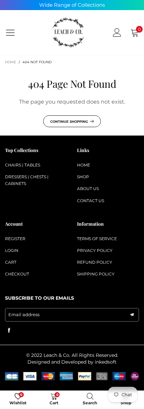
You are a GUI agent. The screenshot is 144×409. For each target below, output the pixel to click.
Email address (24, 314)
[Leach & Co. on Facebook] (9, 331)
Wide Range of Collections (72, 5)
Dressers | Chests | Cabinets (27, 180)
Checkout (17, 273)
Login (11, 250)
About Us (88, 188)
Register (15, 238)
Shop (83, 176)
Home (83, 165)
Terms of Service (97, 238)
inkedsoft (106, 362)
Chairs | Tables (22, 165)
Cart (10, 262)
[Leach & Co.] (68, 32)
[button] (132, 315)
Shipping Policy (96, 273)
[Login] (117, 32)
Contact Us (90, 200)
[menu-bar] (14, 32)
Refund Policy (94, 262)
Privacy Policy (95, 250)
